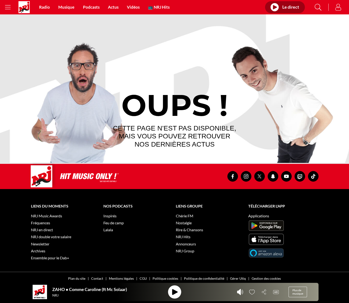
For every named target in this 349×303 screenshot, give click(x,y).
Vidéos (133, 7)
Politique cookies (165, 278)
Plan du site (76, 278)
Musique (66, 7)
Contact (97, 278)
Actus (113, 7)
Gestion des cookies (266, 278)
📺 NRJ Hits (159, 7)
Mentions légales (121, 278)
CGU (143, 278)
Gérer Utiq (238, 278)
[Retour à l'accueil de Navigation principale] (24, 7)
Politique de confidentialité (204, 278)
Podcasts (91, 7)
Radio (44, 7)
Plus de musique (297, 291)
